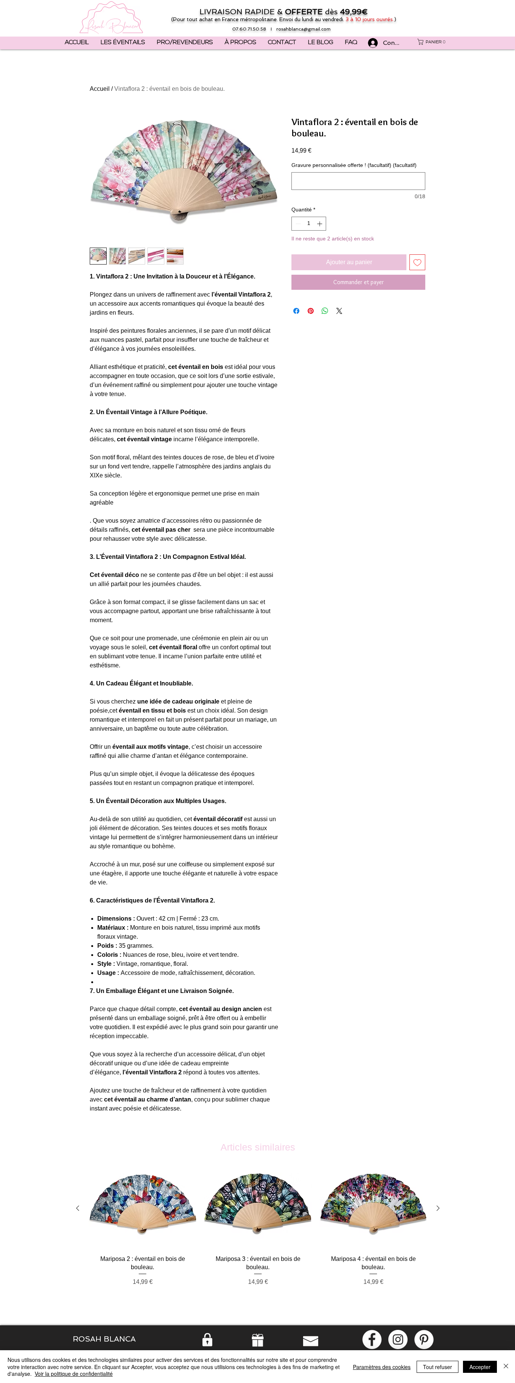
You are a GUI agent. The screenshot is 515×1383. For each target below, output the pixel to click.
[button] (433, 42)
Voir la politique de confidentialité (74, 1373)
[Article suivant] (438, 1208)
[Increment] (320, 223)
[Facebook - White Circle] (372, 1339)
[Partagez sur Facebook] (296, 310)
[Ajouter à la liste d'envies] (417, 262)
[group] (258, 1237)
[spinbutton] (309, 223)
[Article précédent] (77, 1208)
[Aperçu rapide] (142, 1208)
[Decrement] (297, 223)
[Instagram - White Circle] (398, 1339)
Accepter (479, 1367)
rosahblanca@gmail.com (303, 29)
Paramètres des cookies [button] (382, 1367)
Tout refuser (437, 1367)
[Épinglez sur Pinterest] (310, 310)
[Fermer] (505, 1366)
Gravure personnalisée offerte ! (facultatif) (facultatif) (354, 165)
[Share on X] (339, 310)
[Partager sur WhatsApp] (325, 310)
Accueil (100, 89)
